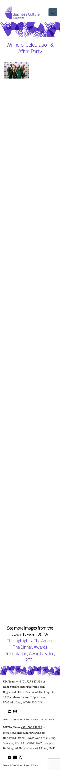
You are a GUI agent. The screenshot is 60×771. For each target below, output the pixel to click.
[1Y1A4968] (43, 194)
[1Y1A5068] (43, 400)
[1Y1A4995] (43, 585)
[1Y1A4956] (16, 235)
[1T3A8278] (16, 91)
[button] (52, 12)
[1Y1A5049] (16, 297)
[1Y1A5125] (43, 441)
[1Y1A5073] (16, 421)
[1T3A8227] (16, 112)
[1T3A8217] (43, 71)
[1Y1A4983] (16, 174)
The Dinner (22, 646)
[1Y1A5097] (43, 318)
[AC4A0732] (16, 565)
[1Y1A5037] (16, 606)
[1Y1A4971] (16, 194)
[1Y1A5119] (43, 380)
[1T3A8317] (43, 133)
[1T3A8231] (16, 133)
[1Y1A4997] (43, 256)
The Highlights (19, 640)
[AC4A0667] (16, 462)
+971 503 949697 (31, 727)
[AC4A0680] (43, 359)
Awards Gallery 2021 (40, 656)
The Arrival (43, 640)
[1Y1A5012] (16, 380)
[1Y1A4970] (16, 215)
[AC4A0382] (43, 524)
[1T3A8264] (43, 112)
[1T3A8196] (16, 70)
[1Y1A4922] (16, 277)
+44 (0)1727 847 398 (29, 681)
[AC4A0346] (43, 482)
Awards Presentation (25, 650)
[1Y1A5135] (16, 338)
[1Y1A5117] (16, 441)
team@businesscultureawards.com (24, 686)
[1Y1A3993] (43, 565)
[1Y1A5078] (43, 297)
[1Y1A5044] (43, 338)
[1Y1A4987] (43, 174)
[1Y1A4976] (16, 153)
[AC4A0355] (16, 524)
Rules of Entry (31, 719)
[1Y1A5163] (43, 462)
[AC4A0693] (16, 544)
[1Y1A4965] (43, 235)
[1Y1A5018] (43, 503)
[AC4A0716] (16, 359)
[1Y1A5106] (43, 421)
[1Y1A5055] (43, 277)
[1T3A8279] (43, 91)
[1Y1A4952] (43, 215)
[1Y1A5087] (16, 318)
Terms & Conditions (12, 719)
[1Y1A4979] (43, 153)
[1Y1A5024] (16, 256)
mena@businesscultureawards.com (24, 732)
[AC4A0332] (16, 482)
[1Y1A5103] (16, 585)
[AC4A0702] (43, 544)
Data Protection (47, 719)
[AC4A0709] (16, 503)
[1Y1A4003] (16, 400)
